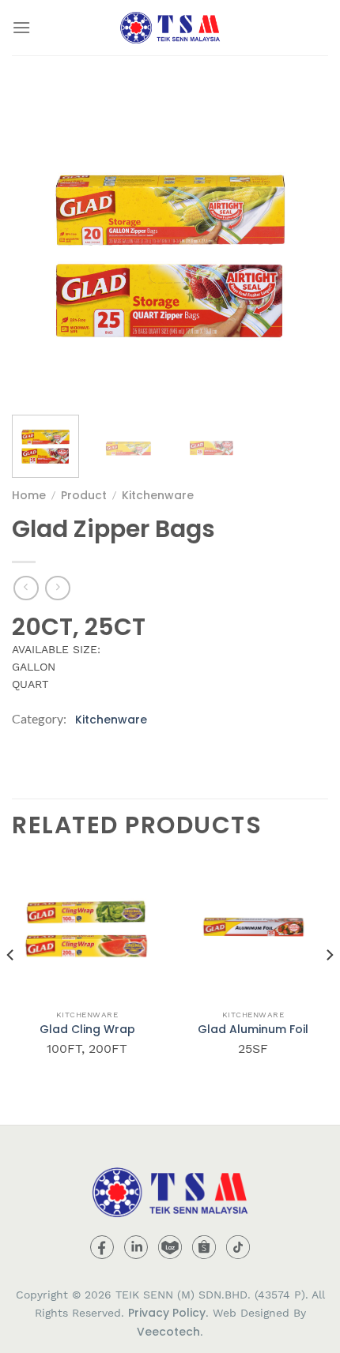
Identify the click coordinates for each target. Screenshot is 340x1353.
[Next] (302, 244)
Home (29, 495)
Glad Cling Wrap (87, 1029)
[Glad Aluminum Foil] (253, 926)
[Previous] (38, 244)
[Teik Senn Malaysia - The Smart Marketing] (170, 27)
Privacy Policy (167, 1313)
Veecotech (168, 1332)
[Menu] (21, 27)
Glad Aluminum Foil (253, 1029)
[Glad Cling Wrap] (87, 926)
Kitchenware (158, 495)
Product (84, 495)
